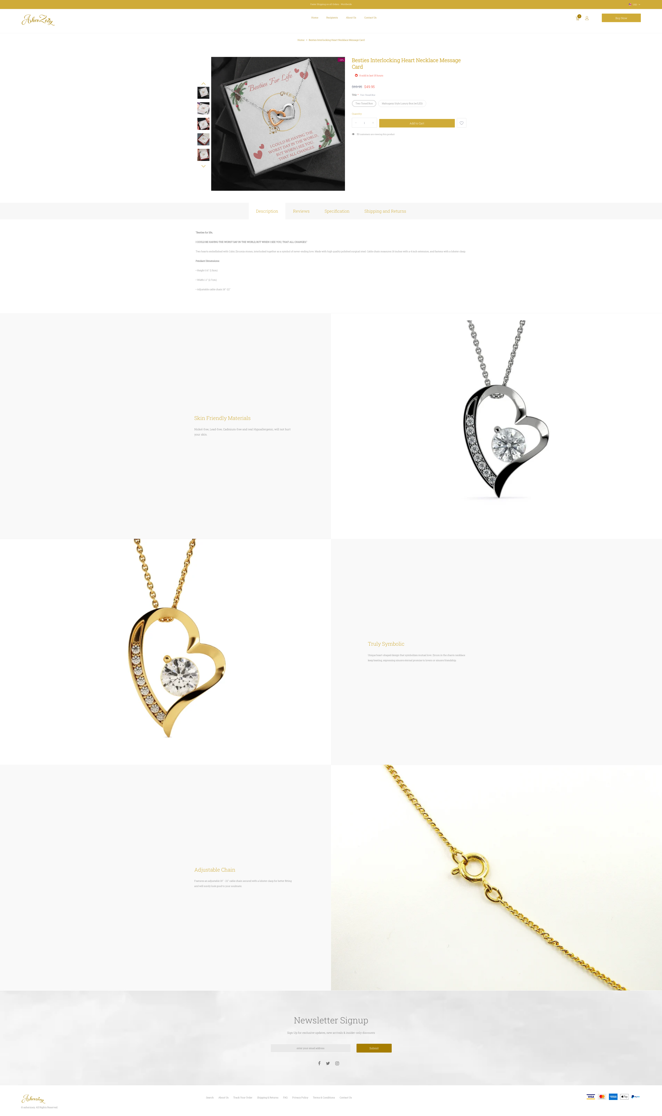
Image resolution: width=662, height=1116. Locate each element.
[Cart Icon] (577, 19)
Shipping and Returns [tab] (385, 211)
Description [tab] (267, 211)
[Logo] (67, 19)
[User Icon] (587, 19)
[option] (278, 124)
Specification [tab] (337, 211)
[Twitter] (328, 1063)
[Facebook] (319, 1063)
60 (358, 134)
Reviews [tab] (301, 211)
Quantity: (357, 113)
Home (301, 40)
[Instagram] (337, 1063)
